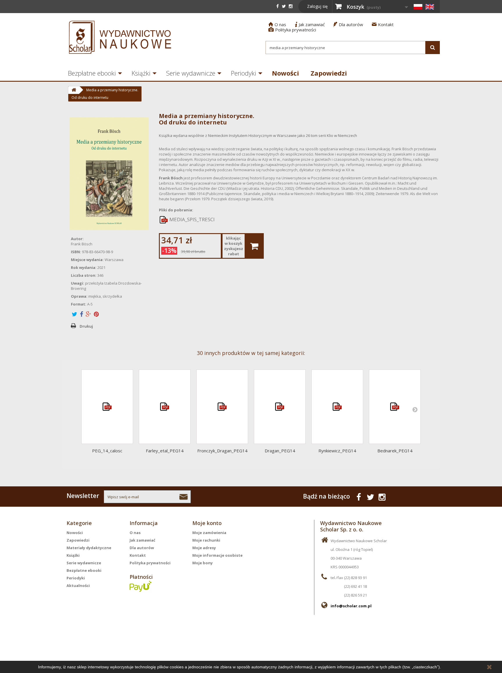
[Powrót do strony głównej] (73, 90)
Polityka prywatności (292, 30)
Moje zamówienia (209, 532)
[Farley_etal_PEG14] (165, 406)
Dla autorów (348, 24)
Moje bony (202, 562)
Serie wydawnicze (190, 73)
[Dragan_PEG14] (280, 406)
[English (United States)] (429, 7)
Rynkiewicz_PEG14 (337, 451)
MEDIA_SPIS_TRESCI (191, 219)
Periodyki (243, 73)
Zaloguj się (317, 6)
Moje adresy (204, 547)
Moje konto (207, 523)
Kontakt (383, 24)
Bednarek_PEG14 (395, 451)
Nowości (285, 73)
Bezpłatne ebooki (92, 73)
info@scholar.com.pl (351, 605)
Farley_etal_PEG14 (165, 451)
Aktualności (78, 585)
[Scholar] (120, 37)
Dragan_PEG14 (280, 451)
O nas (277, 24)
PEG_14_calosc (107, 451)
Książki (141, 73)
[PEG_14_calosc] (107, 406)
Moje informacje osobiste (217, 555)
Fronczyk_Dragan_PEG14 (222, 451)
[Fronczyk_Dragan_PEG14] (222, 406)
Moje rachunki (206, 540)
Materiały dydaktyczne (89, 547)
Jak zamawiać (310, 24)
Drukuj (86, 326)
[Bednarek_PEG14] (395, 406)
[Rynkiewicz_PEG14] (337, 406)
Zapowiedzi (329, 73)
